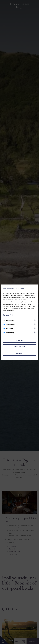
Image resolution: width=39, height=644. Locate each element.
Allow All (19, 340)
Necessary (10, 320)
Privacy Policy (9, 315)
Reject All (19, 353)
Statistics (9, 328)
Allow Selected (19, 346)
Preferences (10, 324)
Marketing (10, 332)
